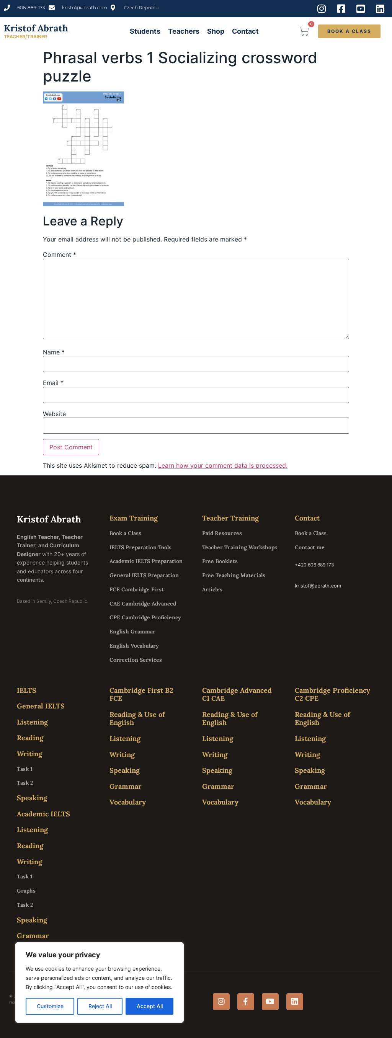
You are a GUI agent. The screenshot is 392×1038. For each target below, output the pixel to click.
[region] (99, 982)
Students (145, 31)
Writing (29, 753)
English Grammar (132, 631)
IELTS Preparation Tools (140, 547)
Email (53, 383)
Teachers (183, 31)
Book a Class (125, 533)
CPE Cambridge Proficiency (145, 617)
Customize (50, 1006)
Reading (30, 737)
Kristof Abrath (36, 28)
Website (54, 414)
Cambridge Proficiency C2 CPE (332, 694)
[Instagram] (221, 1001)
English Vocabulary (134, 645)
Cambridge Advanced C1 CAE (237, 694)
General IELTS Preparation (144, 575)
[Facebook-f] (245, 1001)
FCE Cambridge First (136, 589)
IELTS (26, 690)
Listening (32, 722)
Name (54, 352)
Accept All (150, 1006)
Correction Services (135, 659)
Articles (212, 589)
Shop (215, 31)
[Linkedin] (294, 1001)
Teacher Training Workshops (239, 547)
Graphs (26, 890)
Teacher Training (230, 518)
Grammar (33, 935)
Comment (59, 254)
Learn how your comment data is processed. (222, 465)
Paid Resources (222, 533)
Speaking (32, 797)
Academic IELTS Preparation (146, 561)
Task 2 (25, 782)
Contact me (310, 547)
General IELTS (41, 706)
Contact (245, 31)
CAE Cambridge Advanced (142, 603)
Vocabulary (127, 802)
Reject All (100, 1006)
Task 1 (25, 768)
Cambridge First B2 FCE (141, 694)
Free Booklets (220, 561)
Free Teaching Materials (233, 575)
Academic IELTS (43, 814)
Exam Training (133, 518)
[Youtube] (270, 1001)
